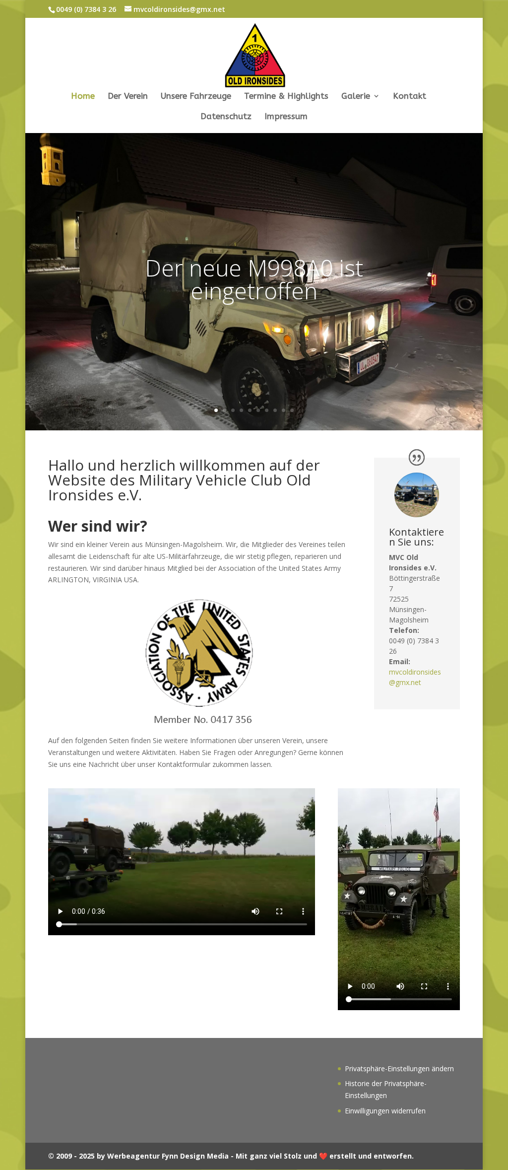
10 (292, 410)
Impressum (286, 117)
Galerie (355, 96)
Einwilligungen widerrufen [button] (385, 1110)
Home (83, 96)
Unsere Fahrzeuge (196, 96)
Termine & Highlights (286, 96)
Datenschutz (226, 117)
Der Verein (128, 96)
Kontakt (409, 96)
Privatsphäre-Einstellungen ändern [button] (399, 1068)
